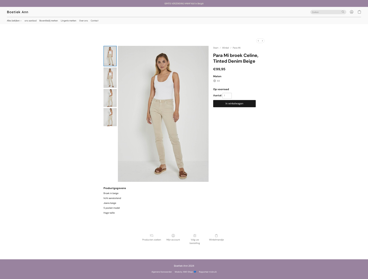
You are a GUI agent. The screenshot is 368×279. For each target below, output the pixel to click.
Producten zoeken (151, 239)
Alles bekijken (13, 20)
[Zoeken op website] (343, 12)
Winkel (225, 47)
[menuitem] (258, 41)
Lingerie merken (68, 20)
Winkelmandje (216, 239)
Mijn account (173, 239)
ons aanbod (31, 20)
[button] (17, 12)
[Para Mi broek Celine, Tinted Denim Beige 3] (110, 117)
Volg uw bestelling (195, 241)
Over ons (83, 20)
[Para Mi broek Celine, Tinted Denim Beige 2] (110, 98)
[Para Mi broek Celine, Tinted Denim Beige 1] (110, 77)
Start (215, 47)
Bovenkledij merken (48, 20)
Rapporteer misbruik (208, 271)
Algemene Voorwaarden (162, 271)
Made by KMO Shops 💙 (185, 271)
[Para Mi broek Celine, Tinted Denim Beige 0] (110, 56)
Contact (94, 20)
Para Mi (236, 47)
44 (218, 80)
